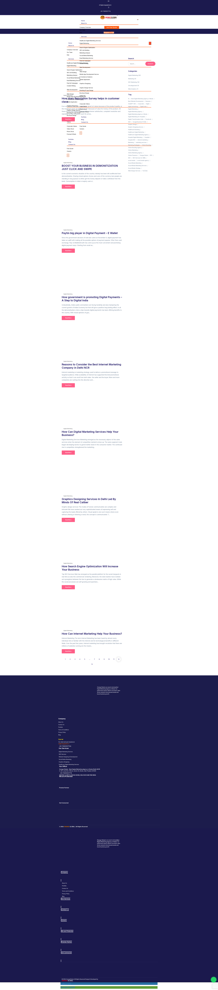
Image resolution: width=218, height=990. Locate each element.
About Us (84, 23)
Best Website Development (135, 101)
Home (83, 20)
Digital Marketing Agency (135, 111)
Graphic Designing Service (135, 127)
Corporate (141, 104)
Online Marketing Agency (135, 152)
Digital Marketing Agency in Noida (137, 114)
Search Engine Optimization (87, 47)
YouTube (144, 170)
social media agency (143, 160)
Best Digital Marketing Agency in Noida (142, 98)
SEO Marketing (132, 82)
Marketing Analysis (85, 53)
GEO (129, 122)
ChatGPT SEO (132, 104)
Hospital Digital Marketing (135, 137)
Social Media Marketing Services (137, 165)
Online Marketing (133, 150)
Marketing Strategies (134, 145)
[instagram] (120, 14)
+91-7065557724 (65, 746)
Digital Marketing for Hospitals (136, 116)
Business (148, 101)
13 (92, 664)
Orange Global (144, 155)
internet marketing (143, 140)
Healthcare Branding (134, 129)
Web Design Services (134, 170)
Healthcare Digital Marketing (136, 132)
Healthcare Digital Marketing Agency (138, 134)
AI (128, 98)
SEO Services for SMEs (139, 158)
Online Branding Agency (135, 147)
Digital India (143, 106)
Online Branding (146, 145)
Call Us (65, 983)
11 (113, 659)
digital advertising (133, 106)
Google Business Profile (139, 122)
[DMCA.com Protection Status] (63, 782)
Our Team (82, 30)
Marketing (131, 79)
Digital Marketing (84, 43)
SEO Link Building (84, 50)
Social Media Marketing (86, 55)
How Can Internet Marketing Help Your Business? (92, 633)
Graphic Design (132, 124)
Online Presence (133, 155)
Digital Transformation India (135, 119)
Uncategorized (132, 85)
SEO (129, 158)
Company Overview (85, 27)
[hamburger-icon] (137, 19)
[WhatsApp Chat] (213, 979)
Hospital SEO (131, 140)
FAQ (81, 32)
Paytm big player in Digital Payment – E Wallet (90, 233)
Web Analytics (132, 89)
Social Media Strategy (134, 168)
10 (109, 659)
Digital (147, 104)
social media (131, 160)
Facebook (148, 119)
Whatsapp (67, 987)
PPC (151, 155)
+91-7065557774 (66, 773)
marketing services (141, 142)
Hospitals (147, 137)
